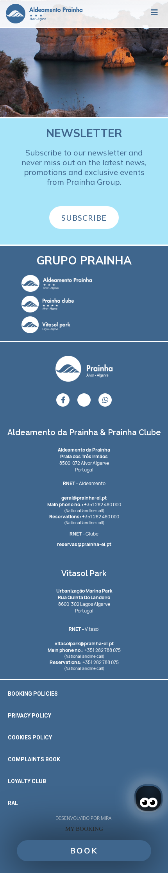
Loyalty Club (27, 781)
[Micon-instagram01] (84, 400)
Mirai (107, 818)
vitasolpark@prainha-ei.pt (84, 643)
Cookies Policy (30, 737)
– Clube (84, 533)
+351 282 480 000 (84, 504)
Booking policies (33, 694)
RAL (13, 803)
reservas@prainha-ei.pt (84, 544)
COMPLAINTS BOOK (34, 759)
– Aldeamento (84, 483)
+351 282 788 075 (84, 650)
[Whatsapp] (105, 400)
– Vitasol (84, 629)
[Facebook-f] (63, 400)
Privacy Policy (29, 715)
